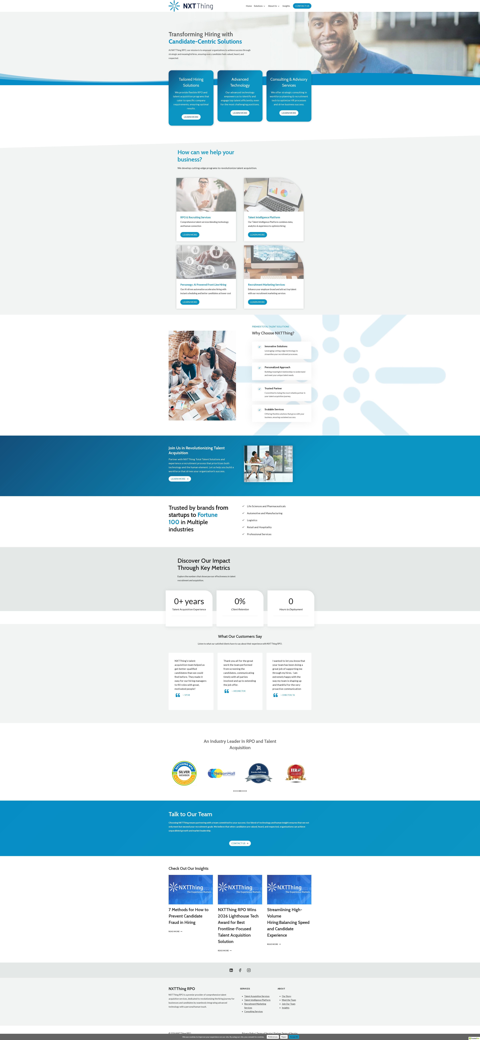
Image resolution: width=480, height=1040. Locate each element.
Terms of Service (264, 1033)
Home (249, 6)
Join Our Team (288, 1004)
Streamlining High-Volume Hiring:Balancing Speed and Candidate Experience (288, 922)
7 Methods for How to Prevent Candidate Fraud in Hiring (188, 916)
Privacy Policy (248, 1033)
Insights (286, 6)
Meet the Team (289, 1000)
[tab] (234, 791)
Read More (175, 931)
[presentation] (191, 889)
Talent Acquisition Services (257, 996)
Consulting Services (253, 1011)
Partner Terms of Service (285, 1033)
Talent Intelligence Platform (257, 1000)
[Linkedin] (231, 970)
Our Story (286, 996)
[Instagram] (249, 970)
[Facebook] (240, 970)
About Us (272, 6)
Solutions (258, 6)
